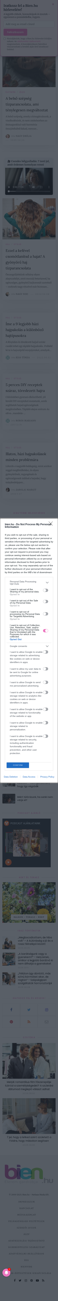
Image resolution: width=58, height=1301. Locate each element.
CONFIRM (18, 765)
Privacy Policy (47, 776)
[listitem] (29, 582)
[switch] (45, 590)
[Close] (52, 525)
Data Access (29, 776)
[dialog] (29, 650)
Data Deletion (11, 776)
